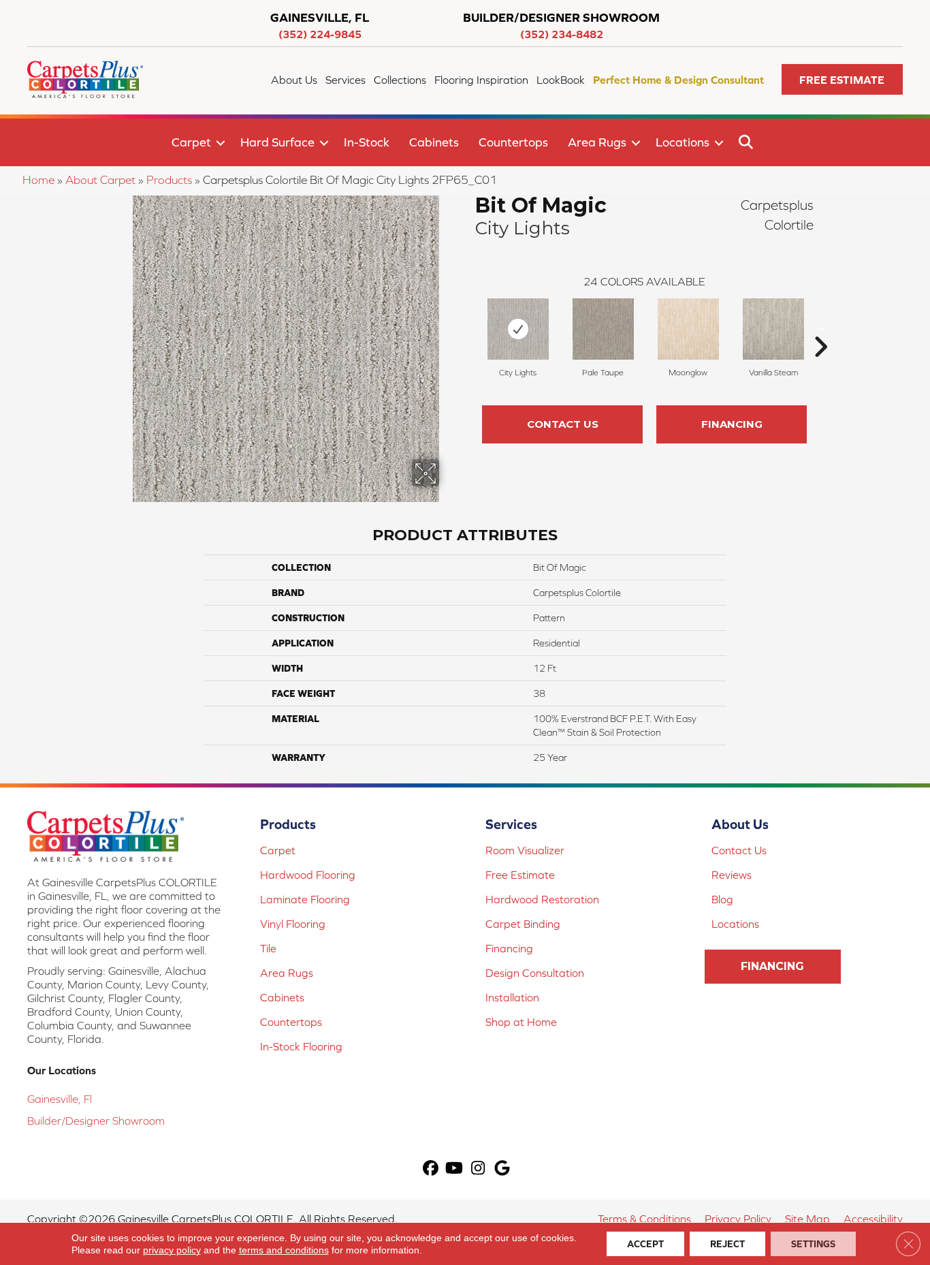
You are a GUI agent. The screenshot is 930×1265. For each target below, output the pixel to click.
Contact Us (562, 424)
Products (169, 180)
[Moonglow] (688, 329)
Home (38, 180)
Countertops (513, 142)
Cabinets (434, 142)
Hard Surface (277, 142)
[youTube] (454, 1169)
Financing (732, 424)
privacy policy (172, 1250)
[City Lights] (518, 329)
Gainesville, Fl (59, 1099)
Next (820, 326)
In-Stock (366, 142)
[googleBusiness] (502, 1169)
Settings (813, 1243)
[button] (842, 79)
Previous (468, 326)
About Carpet (100, 180)
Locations (682, 142)
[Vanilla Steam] (773, 329)
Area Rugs (597, 142)
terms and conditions (284, 1250)
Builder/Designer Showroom (96, 1120)
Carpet (191, 142)
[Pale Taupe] (603, 329)
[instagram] (478, 1169)
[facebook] (430, 1169)
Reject (727, 1243)
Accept (645, 1243)
